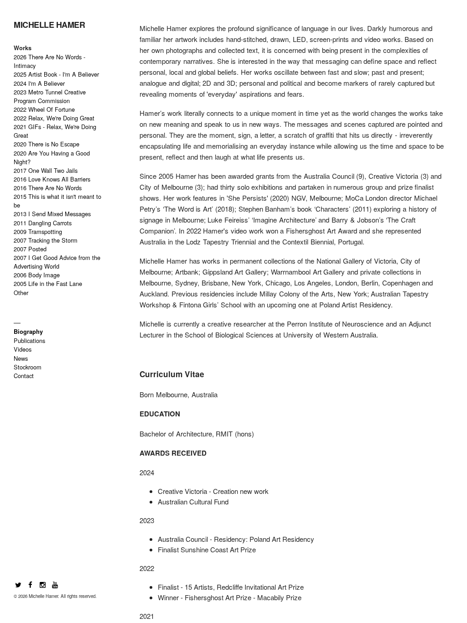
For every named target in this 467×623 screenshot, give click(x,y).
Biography (28, 331)
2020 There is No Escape (46, 144)
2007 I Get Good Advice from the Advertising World (57, 261)
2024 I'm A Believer (39, 83)
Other (21, 292)
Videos (22, 349)
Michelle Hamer (49, 25)
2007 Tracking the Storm (46, 240)
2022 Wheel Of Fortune (44, 109)
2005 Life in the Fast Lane (48, 283)
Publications (29, 340)
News (21, 358)
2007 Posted (30, 248)
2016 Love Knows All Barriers (52, 179)
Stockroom (28, 367)
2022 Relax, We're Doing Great (54, 118)
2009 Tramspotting (38, 231)
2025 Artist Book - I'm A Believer (56, 74)
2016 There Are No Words (48, 187)
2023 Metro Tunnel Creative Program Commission (50, 96)
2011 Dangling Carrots (43, 222)
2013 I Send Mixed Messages (52, 213)
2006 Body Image (37, 274)
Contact (24, 375)
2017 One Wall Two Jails (46, 170)
